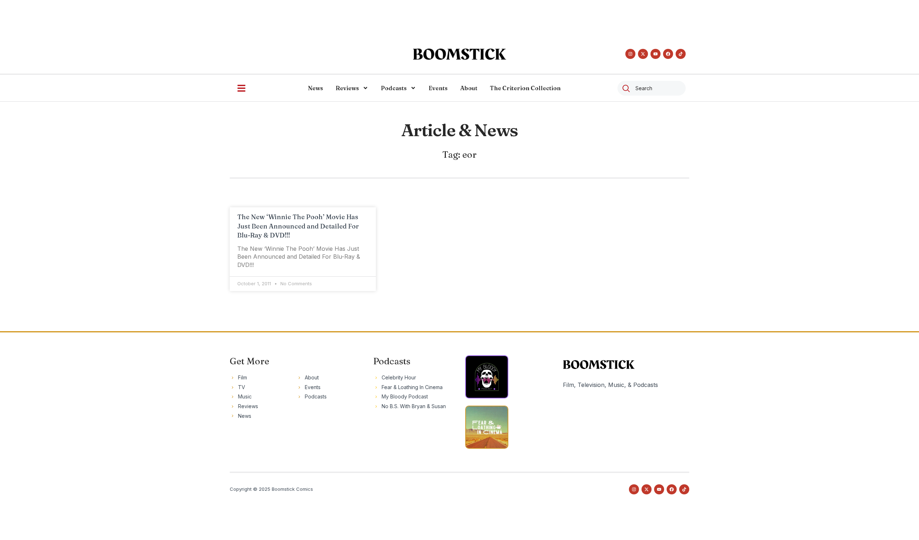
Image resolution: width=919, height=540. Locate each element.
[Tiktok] (681, 54)
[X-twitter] (643, 54)
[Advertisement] (459, 16)
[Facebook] (668, 54)
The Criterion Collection (525, 88)
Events (438, 88)
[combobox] (651, 88)
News (315, 88)
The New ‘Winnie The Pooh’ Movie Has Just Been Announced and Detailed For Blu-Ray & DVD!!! (298, 226)
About (468, 88)
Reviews (347, 88)
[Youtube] (655, 54)
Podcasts (394, 88)
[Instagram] (630, 54)
